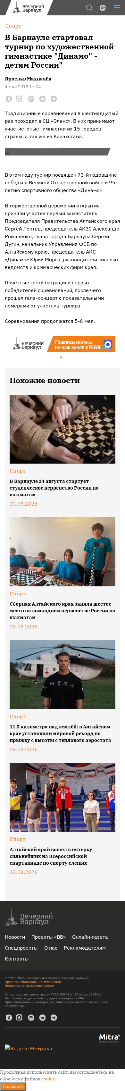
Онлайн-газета (90, 937)
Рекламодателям (85, 947)
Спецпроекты (21, 947)
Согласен (13, 1086)
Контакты (17, 958)
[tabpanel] (62, 344)
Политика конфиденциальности (29, 986)
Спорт (18, 470)
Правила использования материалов (33, 982)
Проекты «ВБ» (48, 937)
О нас (50, 947)
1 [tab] (61, 357)
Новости (15, 937)
